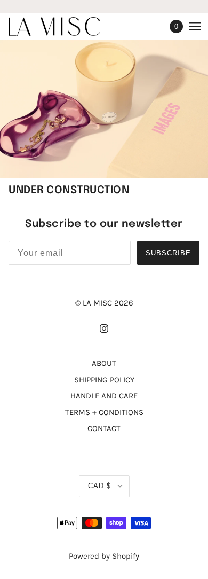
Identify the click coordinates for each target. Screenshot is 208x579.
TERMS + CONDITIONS (104, 412)
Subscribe (168, 253)
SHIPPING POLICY (104, 380)
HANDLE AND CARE (104, 396)
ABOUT (104, 363)
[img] (104, 328)
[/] (65, 26)
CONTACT (104, 428)
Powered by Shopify (104, 556)
